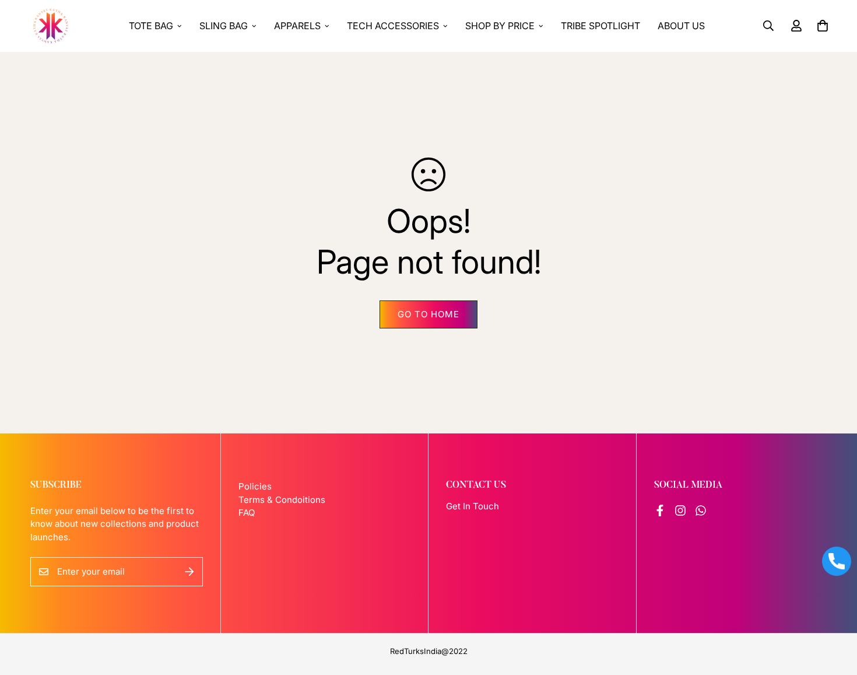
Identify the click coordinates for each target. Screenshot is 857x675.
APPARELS (297, 26)
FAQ (246, 512)
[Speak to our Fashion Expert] (836, 561)
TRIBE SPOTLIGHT (600, 26)
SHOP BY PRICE (500, 26)
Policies (255, 486)
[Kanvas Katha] (50, 26)
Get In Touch (472, 506)
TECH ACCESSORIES (393, 26)
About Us (681, 26)
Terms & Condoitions (281, 499)
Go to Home (428, 314)
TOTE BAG (151, 26)
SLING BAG (223, 26)
